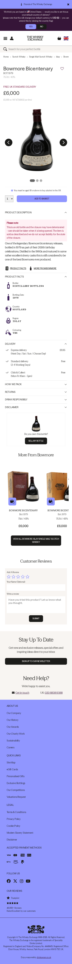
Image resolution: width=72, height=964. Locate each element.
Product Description (18, 212)
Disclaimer (11, 407)
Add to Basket (41, 198)
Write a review (13, 594)
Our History (12, 719)
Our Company (14, 713)
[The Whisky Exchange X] (15, 881)
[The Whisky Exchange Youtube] (28, 881)
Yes (30, 26)
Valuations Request (16, 796)
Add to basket (12, 501)
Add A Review (13, 572)
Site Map (11, 762)
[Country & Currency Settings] (66, 38)
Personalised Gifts (15, 776)
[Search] (6, 49)
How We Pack (13, 384)
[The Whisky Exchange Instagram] (21, 881)
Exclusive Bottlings (16, 783)
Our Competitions (16, 790)
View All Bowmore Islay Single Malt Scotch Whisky (36, 540)
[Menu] (5, 38)
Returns (10, 392)
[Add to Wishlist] (62, 68)
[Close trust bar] (68, 4)
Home (6, 56)
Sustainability (13, 740)
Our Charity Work (16, 733)
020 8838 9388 (54, 692)
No (41, 26)
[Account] (12, 38)
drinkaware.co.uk (44, 957)
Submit (36, 618)
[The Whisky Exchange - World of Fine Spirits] (35, 38)
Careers (10, 747)
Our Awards (13, 726)
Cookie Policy (13, 825)
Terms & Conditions (16, 812)
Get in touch (22, 692)
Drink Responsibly (16, 399)
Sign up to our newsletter (36, 661)
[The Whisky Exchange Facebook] (9, 881)
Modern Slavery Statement (20, 832)
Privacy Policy (14, 819)
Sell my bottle (36, 441)
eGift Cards (12, 769)
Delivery (10, 343)
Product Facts (14, 276)
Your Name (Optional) (16, 582)
